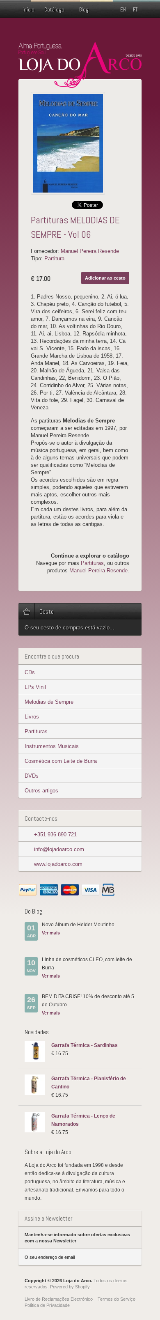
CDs (30, 672)
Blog (84, 9)
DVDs (32, 776)
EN (123, 9)
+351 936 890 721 (55, 834)
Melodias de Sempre (49, 702)
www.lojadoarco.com (58, 864)
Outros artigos (41, 790)
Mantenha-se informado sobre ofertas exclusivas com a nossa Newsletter (77, 1237)
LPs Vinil (35, 687)
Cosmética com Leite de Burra (61, 761)
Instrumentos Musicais (52, 746)
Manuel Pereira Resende (90, 251)
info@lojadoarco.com (59, 849)
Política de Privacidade (47, 1305)
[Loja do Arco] (80, 84)
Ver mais (51, 932)
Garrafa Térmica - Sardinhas (84, 1045)
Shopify (82, 1286)
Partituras (36, 731)
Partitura (54, 258)
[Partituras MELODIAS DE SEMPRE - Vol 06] (82, 143)
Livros (32, 717)
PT (135, 9)
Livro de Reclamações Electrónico (59, 1299)
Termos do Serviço (116, 1299)
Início (28, 9)
